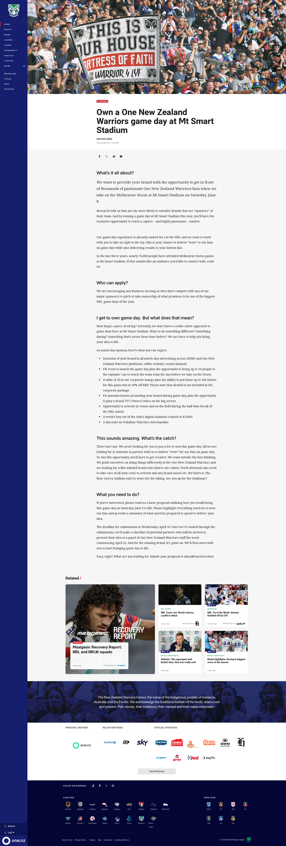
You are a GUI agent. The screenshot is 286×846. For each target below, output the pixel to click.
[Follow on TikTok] (93, 785)
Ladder (8, 40)
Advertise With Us (122, 840)
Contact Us (108, 840)
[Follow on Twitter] (106, 785)
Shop (6, 83)
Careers (92, 840)
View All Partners (156, 771)
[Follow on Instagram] (113, 785)
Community (11, 50)
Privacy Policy (80, 840)
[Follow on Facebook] (100, 785)
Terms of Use (67, 840)
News (7, 24)
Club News (102, 101)
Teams (8, 45)
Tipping (8, 61)
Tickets (8, 78)
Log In (11, 832)
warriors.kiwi (104, 139)
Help (99, 840)
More (7, 66)
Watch (8, 29)
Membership (10, 73)
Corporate (9, 89)
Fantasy (9, 55)
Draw (7, 35)
